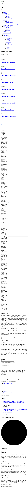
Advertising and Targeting (8, 469)
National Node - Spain (7, 110)
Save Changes (9, 486)
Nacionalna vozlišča (8, 25)
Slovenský (8, 42)
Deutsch (8, 40)
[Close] (1, 451)
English (8, 36)
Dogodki (8, 29)
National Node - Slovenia (8, 103)
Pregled (8, 15)
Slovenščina (6, 35)
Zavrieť (2, 486)
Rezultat (5, 20)
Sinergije (8, 17)
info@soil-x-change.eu (8, 383)
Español (8, 45)
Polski (7, 43)
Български (9, 38)
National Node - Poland (8, 89)
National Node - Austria (8, 69)
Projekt (5, 13)
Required (4, 452)
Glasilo (8, 30)
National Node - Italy (7, 82)
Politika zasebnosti (7, 392)
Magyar (8, 39)
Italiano (8, 47)
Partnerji (8, 16)
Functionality (5, 477)
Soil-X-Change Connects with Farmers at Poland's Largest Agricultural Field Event (13, 402)
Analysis (4, 461)
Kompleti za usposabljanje (12, 24)
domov (5, 12)
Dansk (8, 48)
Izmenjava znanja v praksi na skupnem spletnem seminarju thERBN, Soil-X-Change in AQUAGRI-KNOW (15, 411)
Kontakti (5, 31)
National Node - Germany (8, 75)
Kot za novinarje (7, 26)
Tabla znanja (9, 18)
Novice (8, 27)
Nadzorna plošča (7, 33)
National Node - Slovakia (8, 96)
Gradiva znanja (9, 22)
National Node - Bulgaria (8, 62)
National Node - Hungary (8, 116)
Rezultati (8, 21)
